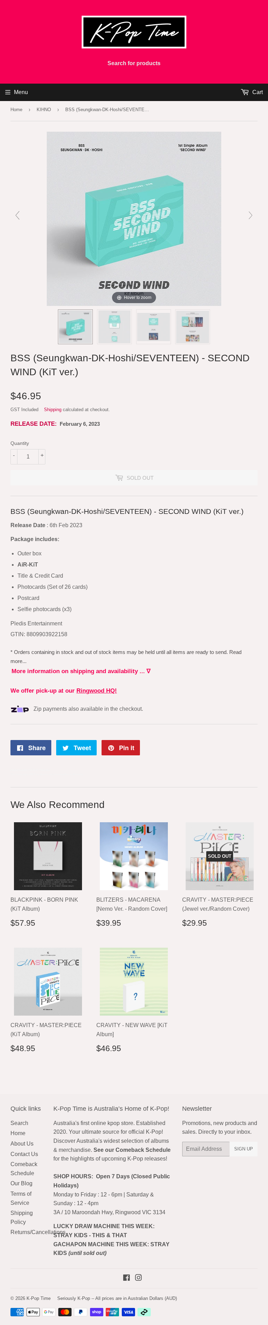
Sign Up (243, 1148)
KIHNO (44, 109)
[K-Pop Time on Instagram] (138, 1278)
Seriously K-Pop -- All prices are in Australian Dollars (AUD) (117, 1298)
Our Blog (21, 1183)
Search (19, 1123)
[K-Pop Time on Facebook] (126, 1278)
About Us (22, 1144)
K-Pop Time (39, 1298)
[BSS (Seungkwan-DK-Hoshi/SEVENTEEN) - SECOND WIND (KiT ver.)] (75, 326)
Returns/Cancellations (38, 1232)
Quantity (19, 443)
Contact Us (24, 1154)
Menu (21, 92)
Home (16, 109)
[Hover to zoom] (134, 218)
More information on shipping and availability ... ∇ (81, 671)
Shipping (52, 409)
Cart (257, 92)
